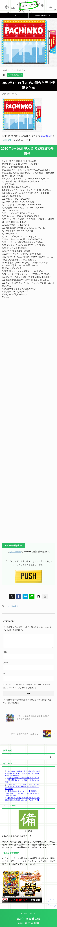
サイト (6, 673)
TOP (14, 15)
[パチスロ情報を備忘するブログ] (28, 9)
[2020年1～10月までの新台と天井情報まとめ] (25, 596)
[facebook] (18, 596)
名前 (5, 652)
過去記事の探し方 (42, 15)
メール (6, 662)
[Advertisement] (28, 419)
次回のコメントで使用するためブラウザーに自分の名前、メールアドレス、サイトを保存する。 (26, 686)
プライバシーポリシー (28, 913)
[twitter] (12, 596)
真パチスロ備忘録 (28, 919)
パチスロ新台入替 (11, 606)
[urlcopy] (45, 596)
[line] (31, 596)
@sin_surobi (15, 551)
